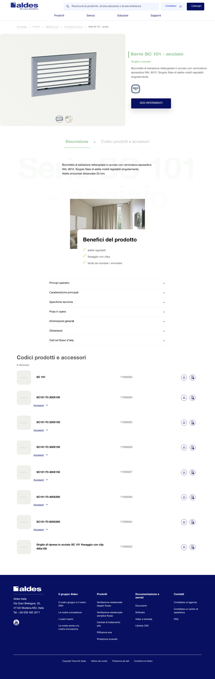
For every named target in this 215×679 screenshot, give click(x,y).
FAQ (176, 619)
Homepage (22, 27)
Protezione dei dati (120, 661)
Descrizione (77, 142)
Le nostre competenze (70, 613)
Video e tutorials (143, 619)
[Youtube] (16, 623)
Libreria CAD (142, 626)
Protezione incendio (107, 639)
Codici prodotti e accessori (125, 142)
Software (140, 613)
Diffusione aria (52, 27)
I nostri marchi (65, 619)
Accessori (39, 406)
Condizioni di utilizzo (143, 661)
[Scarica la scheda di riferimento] (184, 377)
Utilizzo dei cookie (99, 661)
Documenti (141, 606)
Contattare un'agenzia (185, 602)
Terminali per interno (73, 27)
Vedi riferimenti (151, 103)
